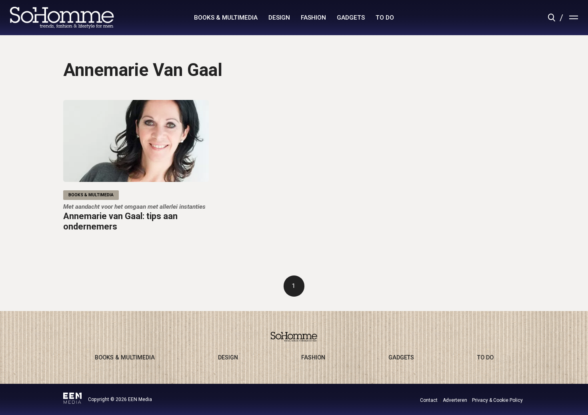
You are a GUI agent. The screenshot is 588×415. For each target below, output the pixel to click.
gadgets (351, 17)
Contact (429, 400)
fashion (313, 17)
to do (385, 17)
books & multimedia (226, 17)
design (279, 17)
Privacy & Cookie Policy (497, 400)
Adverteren (455, 400)
